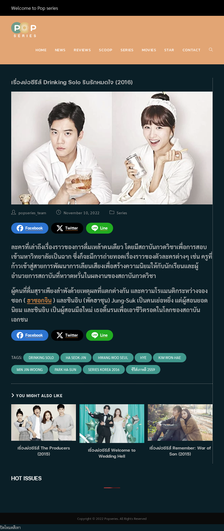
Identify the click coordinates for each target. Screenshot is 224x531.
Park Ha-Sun (65, 369)
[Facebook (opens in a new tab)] (198, 8)
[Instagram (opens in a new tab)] (204, 8)
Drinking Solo (41, 357)
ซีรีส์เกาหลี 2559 (143, 369)
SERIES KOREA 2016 (103, 369)
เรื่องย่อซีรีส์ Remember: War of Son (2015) (180, 451)
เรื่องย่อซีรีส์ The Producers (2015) (43, 451)
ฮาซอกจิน (39, 300)
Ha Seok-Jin (76, 357)
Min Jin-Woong (30, 369)
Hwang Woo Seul (113, 357)
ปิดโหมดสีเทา (10, 527)
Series (122, 212)
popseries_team (32, 212)
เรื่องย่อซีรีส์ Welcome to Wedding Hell (111, 453)
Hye (143, 357)
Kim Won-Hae (169, 357)
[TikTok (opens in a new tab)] (210, 8)
